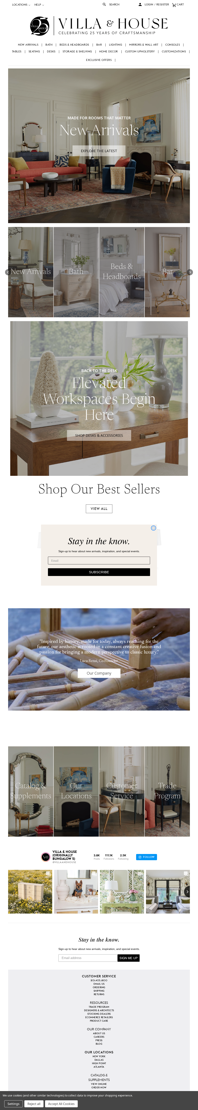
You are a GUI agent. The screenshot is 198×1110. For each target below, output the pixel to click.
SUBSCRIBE (99, 572)
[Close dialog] (153, 528)
